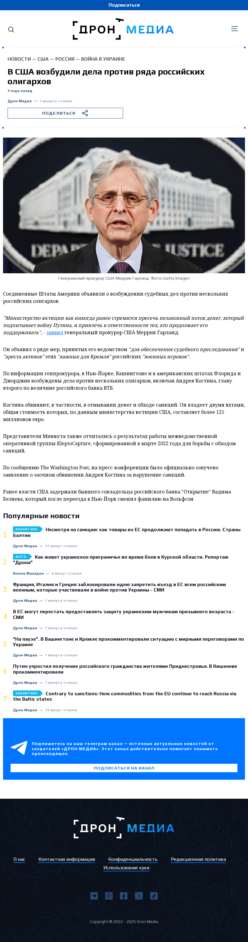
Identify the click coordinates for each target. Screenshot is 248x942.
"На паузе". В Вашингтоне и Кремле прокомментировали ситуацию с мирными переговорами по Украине (128, 641)
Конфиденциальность (133, 859)
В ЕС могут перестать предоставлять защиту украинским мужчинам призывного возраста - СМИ (123, 614)
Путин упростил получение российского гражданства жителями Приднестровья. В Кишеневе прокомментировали (125, 669)
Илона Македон (28, 574)
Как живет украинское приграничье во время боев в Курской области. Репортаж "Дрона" (121, 559)
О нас (19, 859)
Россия (64, 59)
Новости (19, 59)
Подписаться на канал (124, 768)
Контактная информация (66, 859)
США (43, 59)
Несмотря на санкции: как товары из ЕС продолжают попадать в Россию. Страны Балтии (126, 532)
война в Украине (103, 59)
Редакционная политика (198, 859)
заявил (54, 332)
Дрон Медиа (20, 101)
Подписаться (124, 5)
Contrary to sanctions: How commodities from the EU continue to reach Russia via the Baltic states (124, 696)
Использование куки (126, 868)
